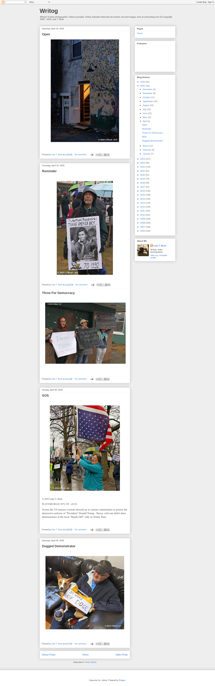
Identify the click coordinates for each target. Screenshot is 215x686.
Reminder (49, 171)
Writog (49, 11)
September (148, 101)
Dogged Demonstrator (58, 546)
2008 (143, 223)
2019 (143, 179)
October (147, 97)
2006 (143, 231)
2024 (143, 159)
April (145, 121)
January (147, 154)
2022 (143, 167)
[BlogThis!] (99, 154)
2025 (143, 86)
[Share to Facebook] (105, 154)
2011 (142, 211)
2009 (143, 219)
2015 (143, 195)
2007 (143, 227)
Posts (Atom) (90, 662)
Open (46, 34)
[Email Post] (92, 154)
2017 (143, 187)
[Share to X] (102, 154)
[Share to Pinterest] (108, 154)
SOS (45, 395)
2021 (143, 171)
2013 (143, 203)
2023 (143, 163)
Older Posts (122, 654)
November (148, 93)
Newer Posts (48, 654)
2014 (143, 199)
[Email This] (97, 154)
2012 (143, 207)
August (146, 105)
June (145, 113)
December (148, 89)
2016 (143, 191)
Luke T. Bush (159, 245)
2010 (143, 215)
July (145, 109)
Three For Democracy (58, 293)
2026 (143, 82)
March (146, 146)
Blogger (122, 680)
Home (85, 654)
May (145, 117)
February (147, 150)
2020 (143, 175)
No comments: (81, 154)
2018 (143, 183)
